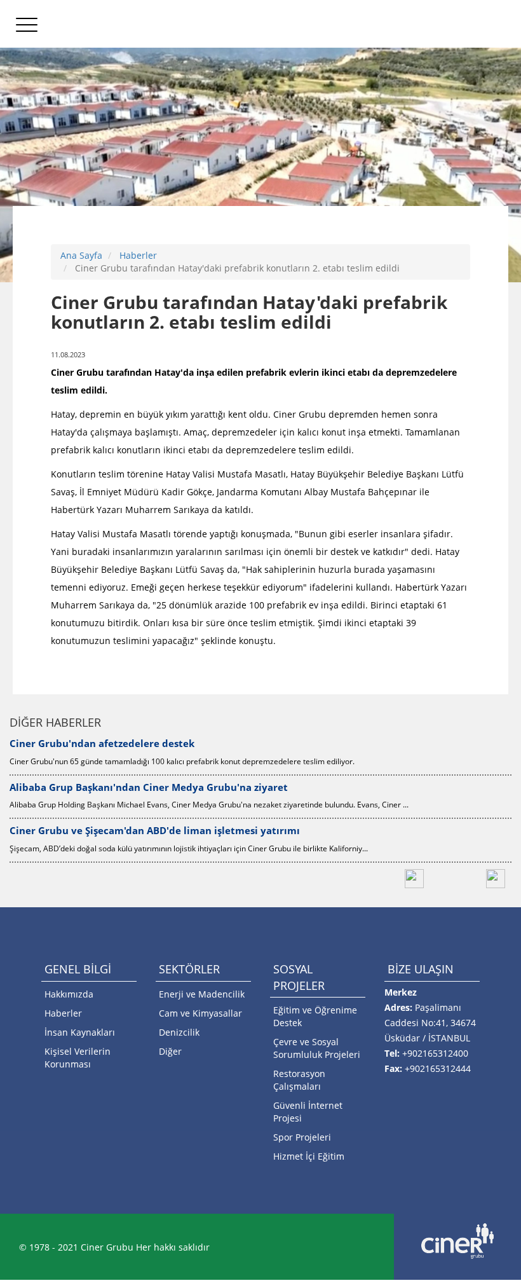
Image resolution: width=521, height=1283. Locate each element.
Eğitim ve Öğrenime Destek (315, 1016)
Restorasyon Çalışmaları (299, 1079)
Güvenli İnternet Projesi (307, 1111)
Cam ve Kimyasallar (200, 1013)
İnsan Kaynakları (79, 1032)
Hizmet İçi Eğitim (308, 1156)
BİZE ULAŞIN (421, 969)
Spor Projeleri (302, 1137)
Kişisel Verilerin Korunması (77, 1057)
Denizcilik (179, 1032)
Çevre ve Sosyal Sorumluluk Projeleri (316, 1048)
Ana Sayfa (81, 255)
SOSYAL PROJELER (299, 977)
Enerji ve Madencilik (202, 994)
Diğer (170, 1051)
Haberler (138, 255)
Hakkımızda (68, 994)
